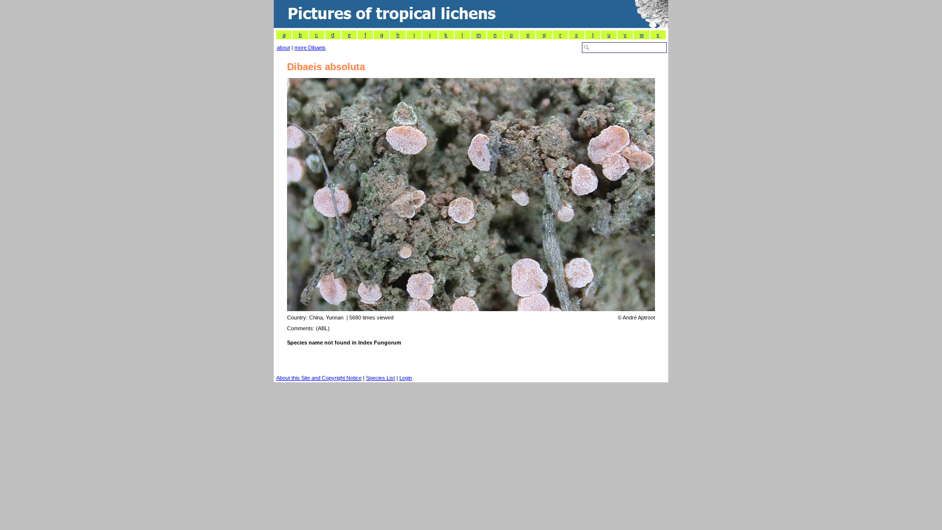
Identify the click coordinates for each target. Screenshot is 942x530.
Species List (380, 378)
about (283, 48)
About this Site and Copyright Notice (319, 378)
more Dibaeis (310, 48)
